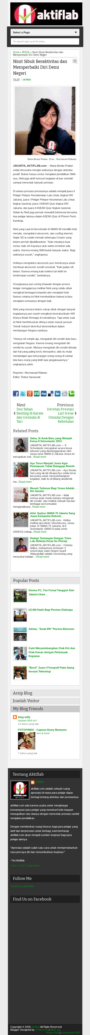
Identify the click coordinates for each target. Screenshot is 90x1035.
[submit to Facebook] (16, 393)
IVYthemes (41, 1029)
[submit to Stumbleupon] (37, 393)
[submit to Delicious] (51, 393)
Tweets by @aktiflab (22, 886)
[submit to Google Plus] (30, 393)
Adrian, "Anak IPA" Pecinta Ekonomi (51, 628)
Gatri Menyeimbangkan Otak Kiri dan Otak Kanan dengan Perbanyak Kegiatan (52, 652)
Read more (39, 456)
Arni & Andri (42, 733)
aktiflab (27, 79)
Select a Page (21, 32)
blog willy (24, 717)
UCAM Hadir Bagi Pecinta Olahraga (51, 609)
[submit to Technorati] (71, 393)
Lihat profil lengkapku (25, 865)
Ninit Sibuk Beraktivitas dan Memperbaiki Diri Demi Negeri (40, 67)
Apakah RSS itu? (27, 720)
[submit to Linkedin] (57, 393)
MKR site (55, 1029)
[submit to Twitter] (23, 393)
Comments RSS (70, 1032)
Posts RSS (52, 1032)
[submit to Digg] (44, 393)
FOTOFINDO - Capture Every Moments (42, 729)
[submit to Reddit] (64, 393)
